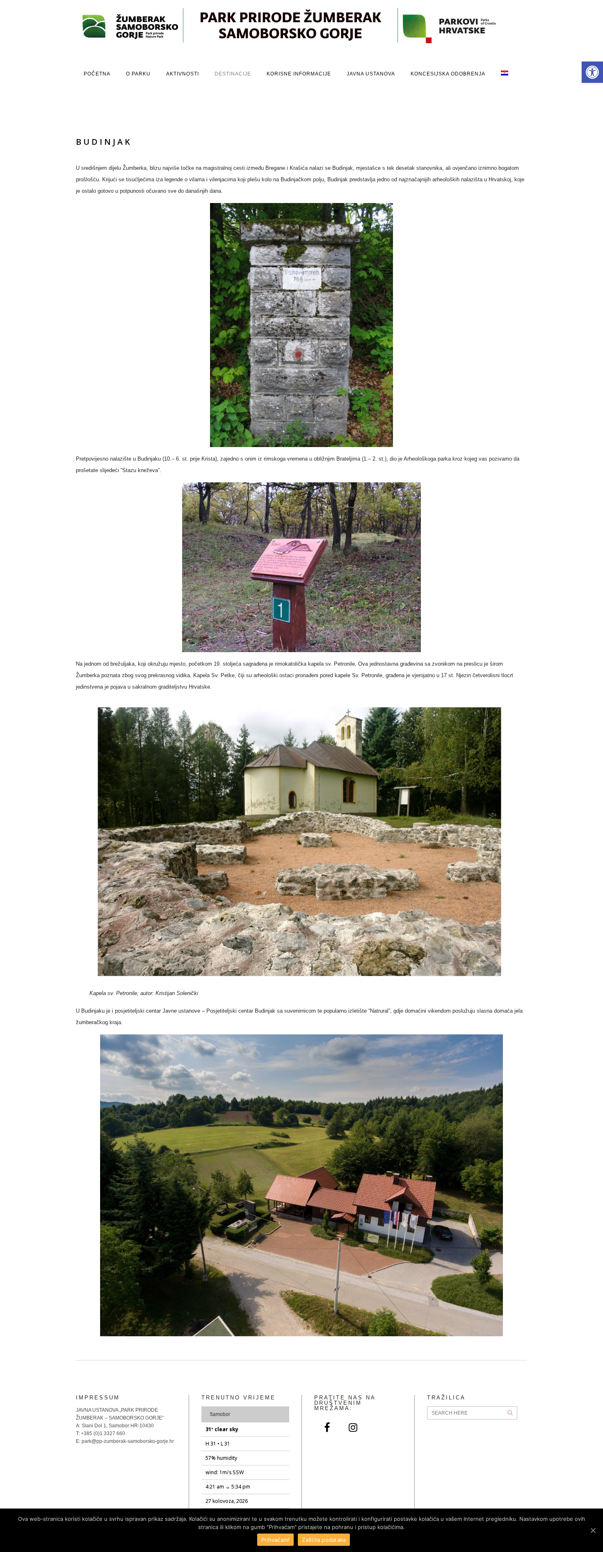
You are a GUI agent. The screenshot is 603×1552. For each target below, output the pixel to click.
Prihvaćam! (275, 1539)
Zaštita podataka (324, 1539)
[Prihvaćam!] (593, 1530)
